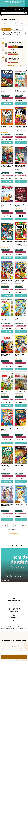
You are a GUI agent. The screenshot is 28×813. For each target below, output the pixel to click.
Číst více (3, 38)
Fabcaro (21, 393)
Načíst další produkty (13, 65)
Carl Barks (3, 469)
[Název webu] (4, 9)
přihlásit (14, 657)
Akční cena (17, 201)
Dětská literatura (11, 15)
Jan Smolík (3, 127)
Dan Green (10, 59)
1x (8, 132)
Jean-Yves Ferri (17, 393)
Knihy (5, 15)
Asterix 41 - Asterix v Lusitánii (16, 49)
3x (8, 247)
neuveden (16, 319)
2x (22, 395)
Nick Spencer (3, 167)
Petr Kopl (2, 507)
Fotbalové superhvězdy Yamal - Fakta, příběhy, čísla (16, 57)
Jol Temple (21, 206)
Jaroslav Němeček (4, 243)
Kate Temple (17, 206)
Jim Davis (2, 206)
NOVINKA (20, 46)
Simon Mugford (15, 59)
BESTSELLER (15, 46)
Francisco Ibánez (4, 356)
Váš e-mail (3, 649)
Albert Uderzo (22, 91)
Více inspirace (13, 588)
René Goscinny (17, 91)
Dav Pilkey (10, 43)
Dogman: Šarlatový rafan (14, 42)
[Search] (25, 13)
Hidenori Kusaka (4, 283)
